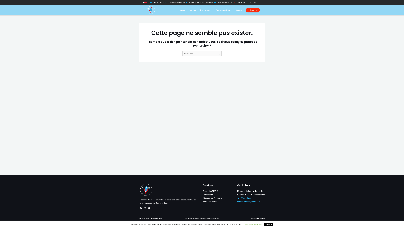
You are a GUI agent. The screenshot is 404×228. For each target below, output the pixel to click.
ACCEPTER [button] (269, 224)
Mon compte (241, 2)
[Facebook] (141, 208)
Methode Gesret (210, 202)
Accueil (182, 10)
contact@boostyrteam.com (177, 2)
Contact (239, 10)
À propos (193, 10)
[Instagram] (145, 208)
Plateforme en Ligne (223, 10)
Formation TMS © (210, 191)
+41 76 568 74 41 (159, 2)
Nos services (205, 10)
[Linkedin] (149, 208)
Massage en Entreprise (212, 198)
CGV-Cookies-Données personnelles (207, 218)
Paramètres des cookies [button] (253, 224)
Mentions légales (190, 218)
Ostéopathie (208, 195)
